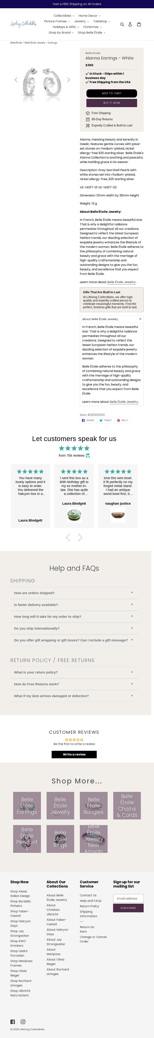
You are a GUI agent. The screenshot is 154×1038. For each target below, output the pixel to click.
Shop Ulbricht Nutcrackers (20, 993)
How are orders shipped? (73, 593)
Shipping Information (88, 913)
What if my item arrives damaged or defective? (73, 696)
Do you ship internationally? (73, 628)
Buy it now (111, 103)
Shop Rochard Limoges (20, 983)
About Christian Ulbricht (53, 909)
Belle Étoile (16, 42)
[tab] (112, 319)
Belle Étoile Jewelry (35, 42)
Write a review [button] (74, 754)
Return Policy (89, 906)
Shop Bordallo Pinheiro (20, 903)
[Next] (80, 537)
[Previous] (68, 537)
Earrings (52, 42)
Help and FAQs (90, 901)
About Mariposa (53, 951)
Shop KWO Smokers (18, 943)
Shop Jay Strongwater (19, 933)
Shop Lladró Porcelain (19, 953)
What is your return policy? (73, 672)
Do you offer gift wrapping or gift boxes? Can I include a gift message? (73, 640)
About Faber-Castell (57, 922)
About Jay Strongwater (56, 941)
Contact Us (88, 895)
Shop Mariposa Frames (21, 963)
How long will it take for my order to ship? (73, 616)
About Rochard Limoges (58, 971)
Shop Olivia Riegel (18, 973)
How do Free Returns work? (73, 684)
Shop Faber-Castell (19, 913)
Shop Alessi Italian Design (20, 893)
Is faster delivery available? (73, 604)
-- (81, 921)
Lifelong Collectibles (32, 1029)
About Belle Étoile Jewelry (57, 897)
